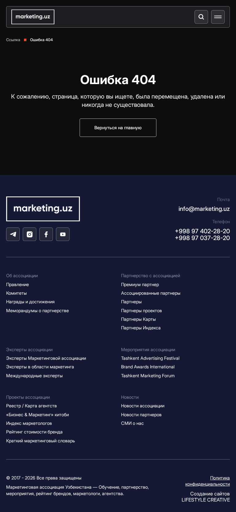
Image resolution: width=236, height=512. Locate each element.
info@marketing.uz (204, 208)
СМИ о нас (132, 423)
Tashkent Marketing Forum (148, 375)
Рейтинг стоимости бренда (34, 432)
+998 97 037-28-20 (202, 238)
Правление (17, 284)
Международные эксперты (34, 375)
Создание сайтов (206, 497)
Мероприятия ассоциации (148, 349)
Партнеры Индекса (141, 328)
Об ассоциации (22, 275)
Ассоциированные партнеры (150, 293)
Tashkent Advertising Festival (150, 358)
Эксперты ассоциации (29, 349)
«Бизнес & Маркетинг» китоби (37, 414)
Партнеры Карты (138, 319)
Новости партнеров (141, 414)
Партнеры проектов (141, 310)
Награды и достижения (30, 301)
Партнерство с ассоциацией (150, 275)
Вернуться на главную (118, 127)
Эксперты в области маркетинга (40, 367)
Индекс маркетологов (29, 423)
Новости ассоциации (142, 406)
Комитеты (16, 293)
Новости (130, 397)
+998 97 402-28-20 (202, 231)
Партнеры (131, 301)
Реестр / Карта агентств (31, 406)
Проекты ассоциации (28, 397)
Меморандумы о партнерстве (37, 310)
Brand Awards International (148, 367)
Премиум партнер (140, 284)
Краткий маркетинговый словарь (40, 441)
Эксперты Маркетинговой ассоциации (46, 358)
